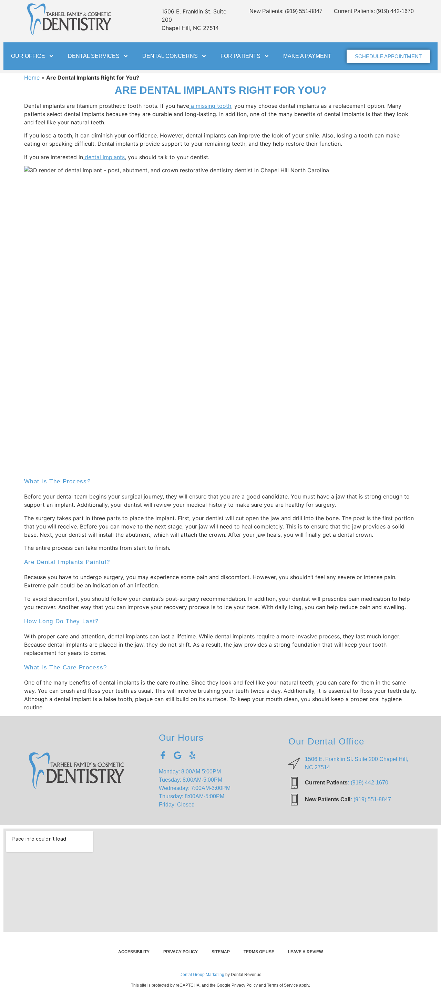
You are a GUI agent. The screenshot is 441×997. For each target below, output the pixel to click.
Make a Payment (307, 56)
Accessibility (134, 951)
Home (32, 77)
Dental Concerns (170, 56)
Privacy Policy (180, 951)
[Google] (178, 755)
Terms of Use (259, 951)
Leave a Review (305, 951)
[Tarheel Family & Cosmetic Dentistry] (69, 19)
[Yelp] (192, 755)
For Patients (240, 56)
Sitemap (221, 951)
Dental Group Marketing (202, 974)
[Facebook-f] (163, 755)
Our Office (28, 56)
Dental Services (94, 56)
